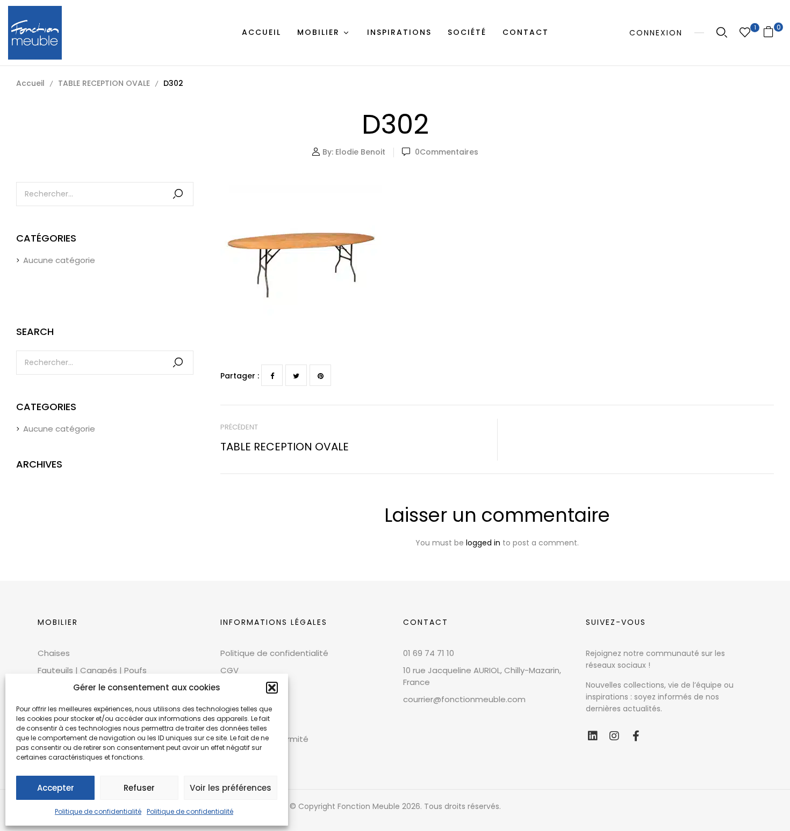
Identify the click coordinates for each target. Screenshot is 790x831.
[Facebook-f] (636, 736)
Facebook (272, 375)
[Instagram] (614, 736)
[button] (272, 687)
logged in (483, 542)
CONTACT (425, 622)
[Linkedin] (593, 736)
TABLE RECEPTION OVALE (104, 83)
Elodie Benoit (360, 152)
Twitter (296, 375)
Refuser (139, 787)
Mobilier (58, 622)
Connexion (656, 32)
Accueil (30, 83)
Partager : (239, 375)
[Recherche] (177, 194)
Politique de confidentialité (98, 811)
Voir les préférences (230, 787)
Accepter (55, 787)
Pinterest (320, 375)
